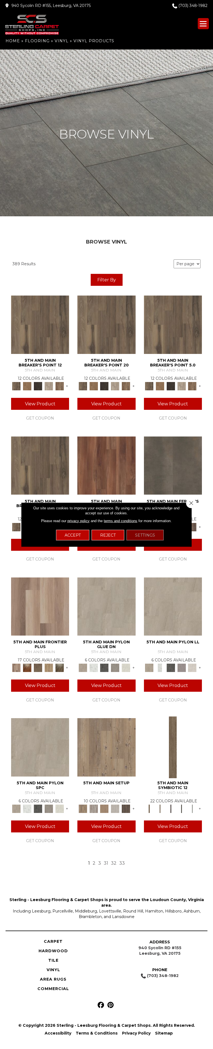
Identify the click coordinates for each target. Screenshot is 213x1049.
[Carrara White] (93, 667)
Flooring (37, 40)
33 (122, 863)
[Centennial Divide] (49, 667)
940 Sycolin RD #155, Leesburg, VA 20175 (51, 5)
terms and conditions (120, 521)
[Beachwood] (159, 808)
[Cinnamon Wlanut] (59, 667)
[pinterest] (110, 1005)
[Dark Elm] (126, 808)
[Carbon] (181, 808)
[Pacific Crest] (59, 386)
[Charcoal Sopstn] (104, 667)
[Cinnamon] (106, 465)
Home (13, 40)
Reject (108, 534)
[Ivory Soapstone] (126, 667)
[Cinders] (192, 808)
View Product (40, 403)
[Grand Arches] (27, 386)
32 (113, 863)
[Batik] (173, 747)
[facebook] (101, 1005)
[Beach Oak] (93, 808)
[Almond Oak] (40, 606)
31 (106, 863)
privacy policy (78, 521)
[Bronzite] (170, 808)
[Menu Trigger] (203, 23)
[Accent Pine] (106, 747)
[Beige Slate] (106, 606)
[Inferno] (192, 526)
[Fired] (173, 465)
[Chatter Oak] (104, 808)
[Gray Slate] (115, 667)
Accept (73, 534)
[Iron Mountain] (38, 386)
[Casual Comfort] (38, 667)
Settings (145, 534)
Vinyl (62, 40)
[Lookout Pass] (49, 386)
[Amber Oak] (27, 667)
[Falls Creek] (40, 324)
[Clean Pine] (115, 808)
